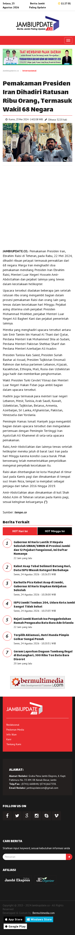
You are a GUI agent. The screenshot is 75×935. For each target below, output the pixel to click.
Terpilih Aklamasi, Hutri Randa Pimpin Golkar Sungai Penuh (41, 637)
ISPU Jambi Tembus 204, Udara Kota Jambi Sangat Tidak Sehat (44, 605)
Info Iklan (11, 734)
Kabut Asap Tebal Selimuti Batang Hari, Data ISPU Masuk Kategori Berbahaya (42, 568)
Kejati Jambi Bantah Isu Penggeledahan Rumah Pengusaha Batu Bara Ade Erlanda (44, 621)
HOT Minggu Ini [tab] (55, 531)
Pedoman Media (15, 729)
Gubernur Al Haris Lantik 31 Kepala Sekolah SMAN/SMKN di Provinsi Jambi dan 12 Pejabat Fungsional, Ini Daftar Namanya (42, 548)
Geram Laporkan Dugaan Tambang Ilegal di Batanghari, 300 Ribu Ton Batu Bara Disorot (43, 655)
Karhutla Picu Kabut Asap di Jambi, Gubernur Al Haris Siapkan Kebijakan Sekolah (40, 586)
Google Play (17, 926)
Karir (8, 739)
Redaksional (12, 724)
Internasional (29, 70)
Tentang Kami (13, 744)
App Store (16, 919)
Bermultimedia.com (44, 913)
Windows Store (41, 919)
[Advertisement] (37, 206)
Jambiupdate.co (11, 70)
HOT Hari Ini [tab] (20, 531)
